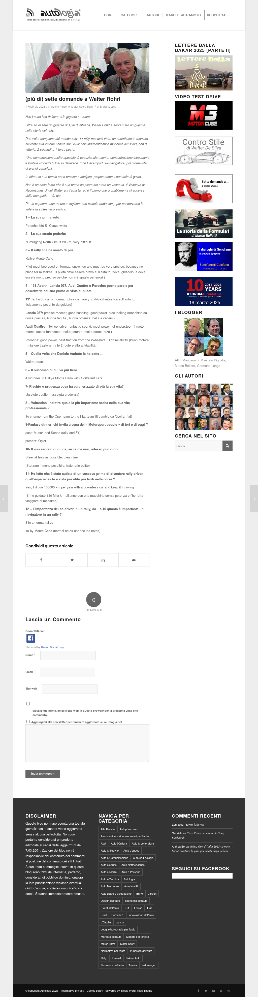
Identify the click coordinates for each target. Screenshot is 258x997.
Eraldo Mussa (108, 106)
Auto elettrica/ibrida (133, 865)
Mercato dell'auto (111, 936)
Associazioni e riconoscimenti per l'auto (125, 836)
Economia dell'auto (136, 900)
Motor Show (108, 944)
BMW (139, 893)
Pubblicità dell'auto (141, 951)
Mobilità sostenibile (137, 936)
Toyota (132, 965)
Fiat (149, 908)
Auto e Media (109, 872)
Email (30, 671)
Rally (90, 106)
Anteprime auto (129, 829)
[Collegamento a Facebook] (198, 990)
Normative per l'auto (113, 951)
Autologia (129, 879)
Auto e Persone (60, 106)
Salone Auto (133, 958)
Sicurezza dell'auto (112, 965)
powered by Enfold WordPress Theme (129, 990)
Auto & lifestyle (110, 850)
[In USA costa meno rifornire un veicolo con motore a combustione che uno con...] (254, 498)
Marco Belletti (185, 365)
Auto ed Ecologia (143, 858)
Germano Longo (208, 365)
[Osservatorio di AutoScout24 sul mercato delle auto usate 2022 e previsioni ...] (4, 498)
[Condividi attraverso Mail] (134, 560)
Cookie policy (95, 990)
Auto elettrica (109, 865)
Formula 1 (117, 915)
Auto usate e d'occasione (116, 893)
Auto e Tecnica (110, 879)
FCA (126, 908)
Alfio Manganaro (187, 360)
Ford (104, 915)
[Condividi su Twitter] (72, 560)
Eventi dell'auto (110, 908)
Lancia (120, 922)
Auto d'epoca (131, 850)
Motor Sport (78, 106)
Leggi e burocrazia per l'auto (118, 929)
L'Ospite (106, 922)
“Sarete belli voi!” (195, 824)
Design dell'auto (110, 900)
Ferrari (138, 908)
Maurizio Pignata (213, 360)
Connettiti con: (35, 631)
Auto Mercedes (110, 886)
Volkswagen (149, 965)
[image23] (87, 68)
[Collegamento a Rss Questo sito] (221, 990)
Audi (103, 843)
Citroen (152, 893)
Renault (116, 958)
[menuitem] (109, 15)
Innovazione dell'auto (141, 915)
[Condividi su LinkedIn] (103, 560)
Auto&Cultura (119, 843)
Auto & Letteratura (143, 843)
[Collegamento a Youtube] (213, 990)
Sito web (31, 688)
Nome (30, 654)
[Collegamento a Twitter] (206, 990)
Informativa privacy (72, 990)
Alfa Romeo (108, 829)
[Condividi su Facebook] (41, 560)
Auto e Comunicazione (114, 858)
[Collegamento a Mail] (229, 990)
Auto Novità (131, 886)
